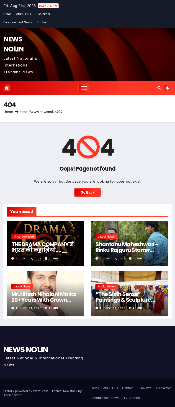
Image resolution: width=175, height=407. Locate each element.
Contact (42, 22)
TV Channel (132, 397)
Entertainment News (17, 22)
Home (7, 14)
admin (53, 258)
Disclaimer (43, 14)
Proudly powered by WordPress (26, 391)
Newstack (70, 391)
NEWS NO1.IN (13, 44)
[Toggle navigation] (84, 88)
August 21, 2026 (29, 258)
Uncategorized (24, 236)
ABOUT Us (23, 14)
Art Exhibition (107, 286)
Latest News (106, 236)
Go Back (87, 192)
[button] (159, 88)
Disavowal (145, 388)
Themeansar (12, 395)
